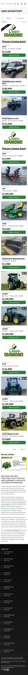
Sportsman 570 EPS (10, 119)
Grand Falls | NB (8, 566)
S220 (4, 154)
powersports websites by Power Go (19, 665)
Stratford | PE (8, 622)
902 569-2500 (7, 623)
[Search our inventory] (15, 4)
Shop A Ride (9, 667)
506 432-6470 (7, 637)
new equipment (4, 488)
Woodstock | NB (9, 650)
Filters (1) (8, 18)
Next (22, 449)
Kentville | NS (8, 580)
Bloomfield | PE (8, 558)
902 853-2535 (7, 560)
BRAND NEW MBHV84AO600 (13, 259)
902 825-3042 (7, 595)
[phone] (18, 4)
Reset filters (24, 21)
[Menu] (25, 3)
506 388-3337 (7, 609)
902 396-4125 (7, 616)
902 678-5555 (7, 581)
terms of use (7, 662)
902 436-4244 (7, 630)
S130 (4, 47)
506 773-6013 (7, 602)
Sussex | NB (7, 636)
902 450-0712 (7, 574)
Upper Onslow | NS (9, 643)
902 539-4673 (7, 588)
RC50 (4, 364)
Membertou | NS (8, 587)
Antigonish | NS (8, 551)
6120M (5, 294)
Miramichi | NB (8, 601)
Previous (7, 449)
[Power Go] (13, 670)
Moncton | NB (8, 608)
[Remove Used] (5, 22)
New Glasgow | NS (9, 615)
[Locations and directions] (21, 4)
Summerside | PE (8, 629)
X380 (4, 224)
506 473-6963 (7, 567)
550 (3, 189)
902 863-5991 (7, 553)
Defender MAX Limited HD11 (11, 82)
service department (10, 508)
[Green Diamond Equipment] (6, 4)
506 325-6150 (7, 651)
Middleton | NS (8, 594)
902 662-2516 (7, 644)
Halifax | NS (7, 573)
